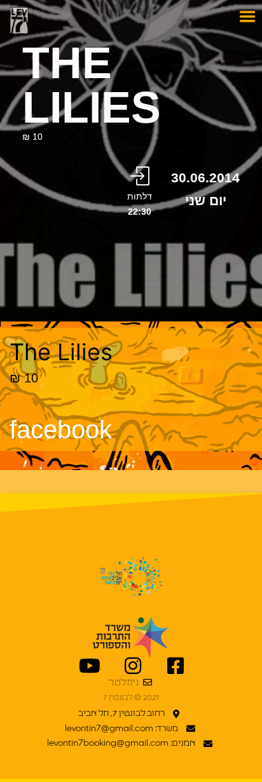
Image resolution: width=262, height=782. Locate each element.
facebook (61, 429)
